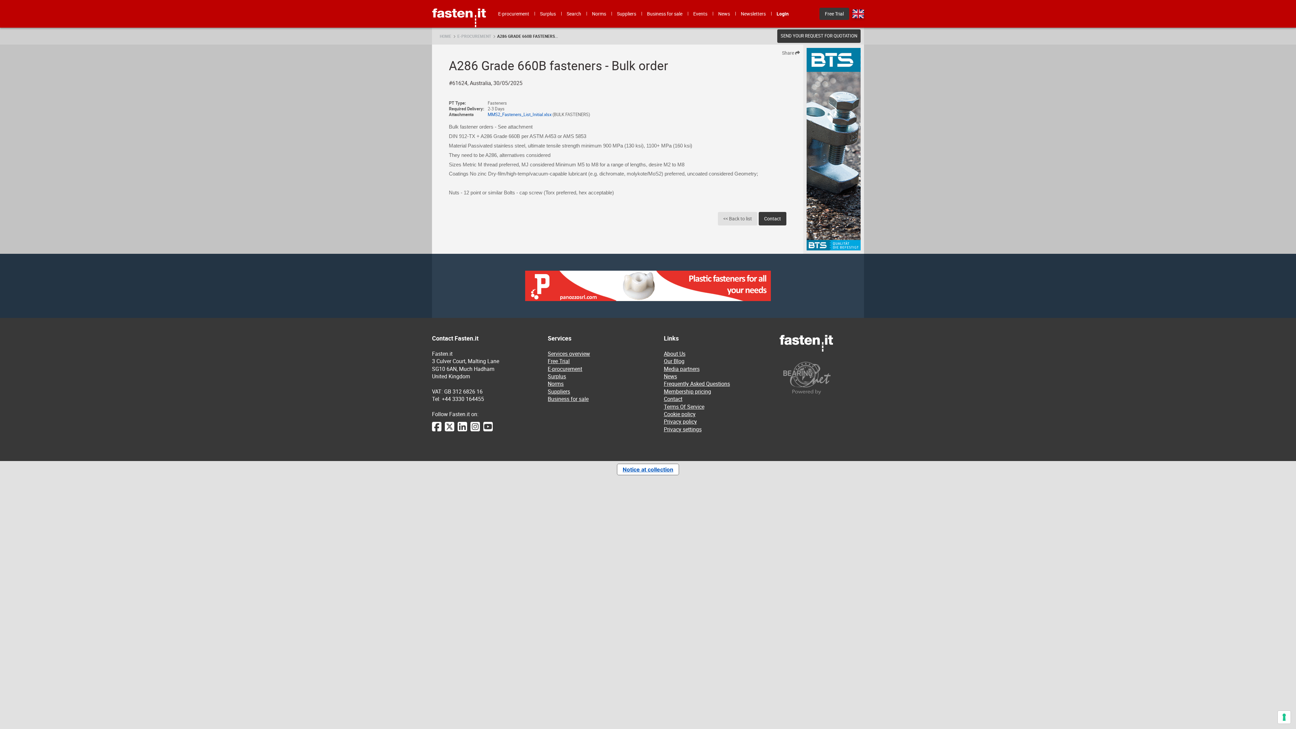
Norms (556, 383)
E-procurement (474, 36)
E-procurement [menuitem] (513, 13)
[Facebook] (436, 430)
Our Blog (674, 361)
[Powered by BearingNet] (822, 378)
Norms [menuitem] (599, 13)
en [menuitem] (858, 13)
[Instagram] (475, 430)
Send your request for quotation (819, 36)
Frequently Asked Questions (697, 383)
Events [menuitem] (700, 13)
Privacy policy (680, 421)
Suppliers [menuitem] (626, 13)
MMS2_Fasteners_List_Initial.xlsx (519, 114)
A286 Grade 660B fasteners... (527, 36)
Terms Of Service (684, 406)
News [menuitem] (724, 13)
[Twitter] (449, 430)
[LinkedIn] (462, 430)
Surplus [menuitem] (548, 13)
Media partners (682, 369)
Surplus (557, 376)
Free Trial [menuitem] (834, 13)
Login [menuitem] (783, 13)
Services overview (569, 353)
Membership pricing (687, 391)
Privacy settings (683, 429)
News (670, 376)
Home (445, 36)
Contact (772, 218)
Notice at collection (648, 469)
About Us (674, 353)
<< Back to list (737, 218)
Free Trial (559, 361)
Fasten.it (459, 2)
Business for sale (568, 399)
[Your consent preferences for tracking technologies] (1284, 717)
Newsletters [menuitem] (753, 13)
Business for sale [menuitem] (664, 13)
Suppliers (559, 391)
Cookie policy (680, 414)
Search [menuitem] (574, 13)
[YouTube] (488, 430)
